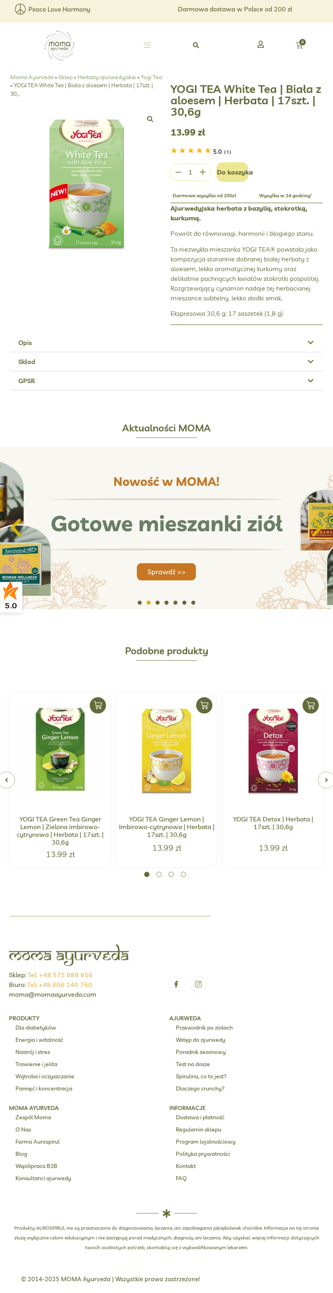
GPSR (26, 381)
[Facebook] (176, 984)
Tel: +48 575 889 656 (60, 975)
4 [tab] (183, 874)
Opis (25, 342)
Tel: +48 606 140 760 (59, 985)
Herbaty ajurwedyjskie (107, 76)
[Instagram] (198, 984)
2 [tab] (159, 874)
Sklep (65, 76)
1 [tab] (146, 874)
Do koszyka (233, 172)
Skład (26, 362)
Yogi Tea (151, 76)
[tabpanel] (60, 780)
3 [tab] (171, 874)
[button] (147, 45)
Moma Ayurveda (32, 76)
